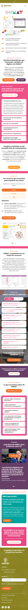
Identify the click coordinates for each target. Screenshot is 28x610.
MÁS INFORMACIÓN (14, 167)
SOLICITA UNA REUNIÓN (14, 359)
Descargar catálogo (8, 95)
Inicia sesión (21, 79)
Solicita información (8, 217)
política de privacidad (12, 583)
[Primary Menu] (25, 5)
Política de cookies (6, 602)
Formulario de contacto (10, 569)
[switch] (14, 299)
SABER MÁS (7, 520)
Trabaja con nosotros (9, 572)
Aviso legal (4, 597)
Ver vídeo (12, 455)
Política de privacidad (7, 600)
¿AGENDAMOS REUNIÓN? (14, 542)
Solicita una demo (8, 79)
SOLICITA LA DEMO (14, 373)
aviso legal (21, 583)
